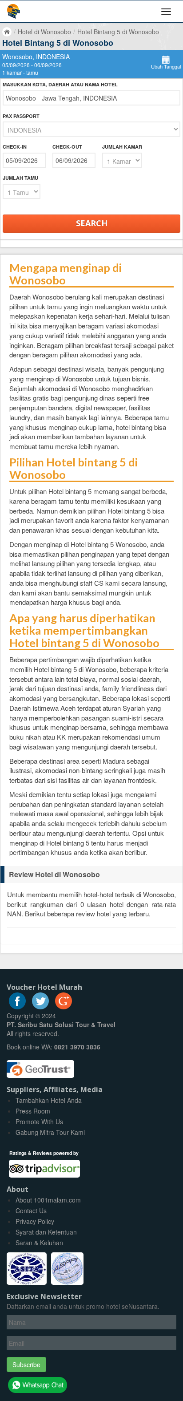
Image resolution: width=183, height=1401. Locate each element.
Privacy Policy (35, 1221)
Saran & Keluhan (39, 1242)
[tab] (91, 874)
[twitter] (40, 1006)
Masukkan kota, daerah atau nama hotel (60, 84)
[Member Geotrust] (40, 1065)
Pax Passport (21, 116)
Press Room (33, 1110)
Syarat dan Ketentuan (46, 1231)
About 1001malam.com (48, 1199)
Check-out (67, 146)
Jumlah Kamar (122, 146)
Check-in (15, 146)
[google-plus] (63, 1006)
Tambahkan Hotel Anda (49, 1100)
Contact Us (31, 1210)
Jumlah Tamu (20, 177)
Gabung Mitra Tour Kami (50, 1132)
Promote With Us (39, 1121)
